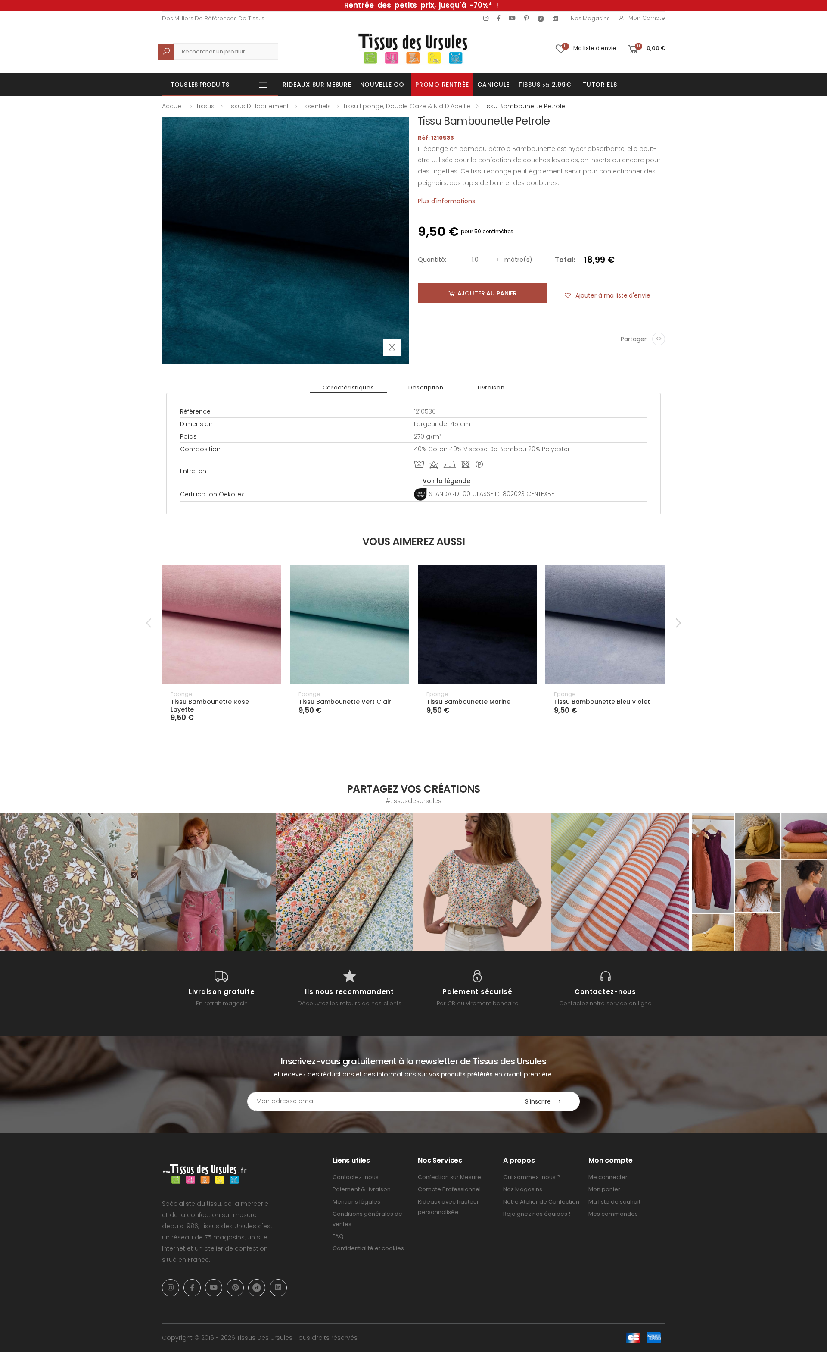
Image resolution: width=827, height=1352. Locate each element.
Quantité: (432, 259)
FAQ (338, 1236)
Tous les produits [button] (200, 84)
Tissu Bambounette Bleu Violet (602, 701)
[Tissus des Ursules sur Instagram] (69, 882)
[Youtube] (512, 18)
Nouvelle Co (382, 84)
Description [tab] (425, 387)
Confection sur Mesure (449, 1177)
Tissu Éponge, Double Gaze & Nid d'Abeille (406, 106)
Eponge (182, 694)
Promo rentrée (442, 84)
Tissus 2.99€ (544, 84)
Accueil (173, 106)
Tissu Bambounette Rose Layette (210, 705)
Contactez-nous (356, 1177)
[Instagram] (485, 18)
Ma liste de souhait (614, 1202)
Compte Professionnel (449, 1189)
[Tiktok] (541, 18)
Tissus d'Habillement (258, 106)
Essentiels (316, 106)
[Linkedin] (555, 18)
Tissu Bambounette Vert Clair (344, 701)
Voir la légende (446, 481)
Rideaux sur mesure (317, 84)
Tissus (205, 106)
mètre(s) (518, 259)
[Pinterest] (526, 18)
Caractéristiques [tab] (348, 387)
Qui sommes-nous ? (531, 1177)
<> (659, 338)
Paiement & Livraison (362, 1189)
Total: (565, 260)
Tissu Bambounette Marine (468, 701)
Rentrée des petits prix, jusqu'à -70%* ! (421, 5)
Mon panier (604, 1189)
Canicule (493, 84)
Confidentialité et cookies (368, 1248)
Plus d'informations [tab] (446, 201)
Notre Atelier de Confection (541, 1202)
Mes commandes (613, 1214)
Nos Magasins (590, 18)
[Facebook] (498, 18)
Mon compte (646, 18)
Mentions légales (356, 1202)
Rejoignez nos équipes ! (536, 1214)
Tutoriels (599, 84)
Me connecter (608, 1177)
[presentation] (149, 623)
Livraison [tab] (491, 387)
